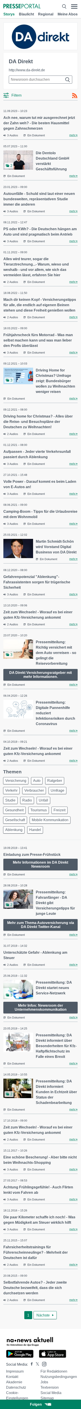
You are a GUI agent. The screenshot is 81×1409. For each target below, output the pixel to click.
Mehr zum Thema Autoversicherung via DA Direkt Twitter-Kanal (40, 925)
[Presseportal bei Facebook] (30, 1364)
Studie (10, 800)
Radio (27, 800)
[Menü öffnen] (74, 7)
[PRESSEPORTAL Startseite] (21, 7)
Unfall (43, 800)
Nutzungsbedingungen (58, 1377)
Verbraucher (34, 790)
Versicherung (15, 781)
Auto (36, 781)
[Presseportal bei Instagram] (42, 1364)
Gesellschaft (15, 820)
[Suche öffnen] (64, 7)
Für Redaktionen (53, 1371)
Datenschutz (16, 1387)
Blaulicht (26, 14)
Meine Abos (68, 14)
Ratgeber (54, 781)
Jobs (44, 1382)
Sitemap (47, 1398)
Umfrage (57, 790)
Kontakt (12, 1377)
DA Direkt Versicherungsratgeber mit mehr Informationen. (40, 675)
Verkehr (11, 790)
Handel (35, 830)
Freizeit (59, 810)
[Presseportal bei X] (36, 1364)
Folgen (36, 1404)
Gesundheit (14, 810)
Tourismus (38, 810)
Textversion (49, 1387)
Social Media (50, 1393)
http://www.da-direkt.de (27, 70)
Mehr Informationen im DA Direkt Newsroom (40, 864)
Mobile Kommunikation (50, 820)
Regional (45, 14)
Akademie (14, 1382)
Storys (9, 14)
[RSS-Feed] (75, 96)
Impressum (15, 1371)
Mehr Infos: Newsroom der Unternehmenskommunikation (41, 1007)
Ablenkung (13, 830)
